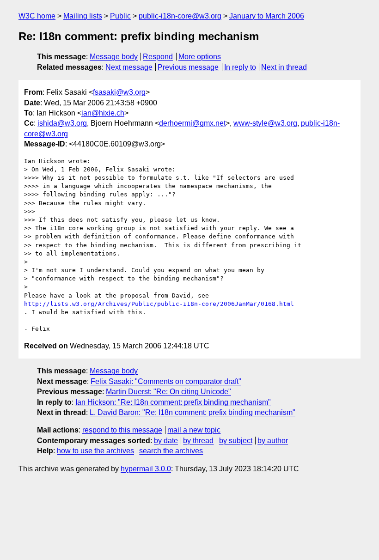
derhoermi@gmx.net (192, 123)
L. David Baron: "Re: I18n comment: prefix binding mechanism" (192, 412)
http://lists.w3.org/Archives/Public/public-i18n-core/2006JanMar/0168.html (159, 303)
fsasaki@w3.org (119, 92)
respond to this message (122, 430)
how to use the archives (95, 451)
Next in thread (284, 67)
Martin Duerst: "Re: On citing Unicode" (168, 392)
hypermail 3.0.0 (146, 469)
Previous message (188, 67)
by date (166, 440)
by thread (198, 440)
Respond (158, 57)
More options (199, 57)
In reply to (240, 67)
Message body (114, 57)
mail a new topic (193, 430)
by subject (235, 440)
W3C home (36, 16)
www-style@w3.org (265, 123)
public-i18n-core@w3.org (180, 16)
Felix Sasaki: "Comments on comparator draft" (166, 381)
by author (272, 440)
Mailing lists (82, 16)
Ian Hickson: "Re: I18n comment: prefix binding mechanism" (173, 402)
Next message (129, 67)
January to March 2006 (266, 16)
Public (120, 16)
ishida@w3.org (62, 123)
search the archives (171, 451)
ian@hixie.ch (102, 113)
